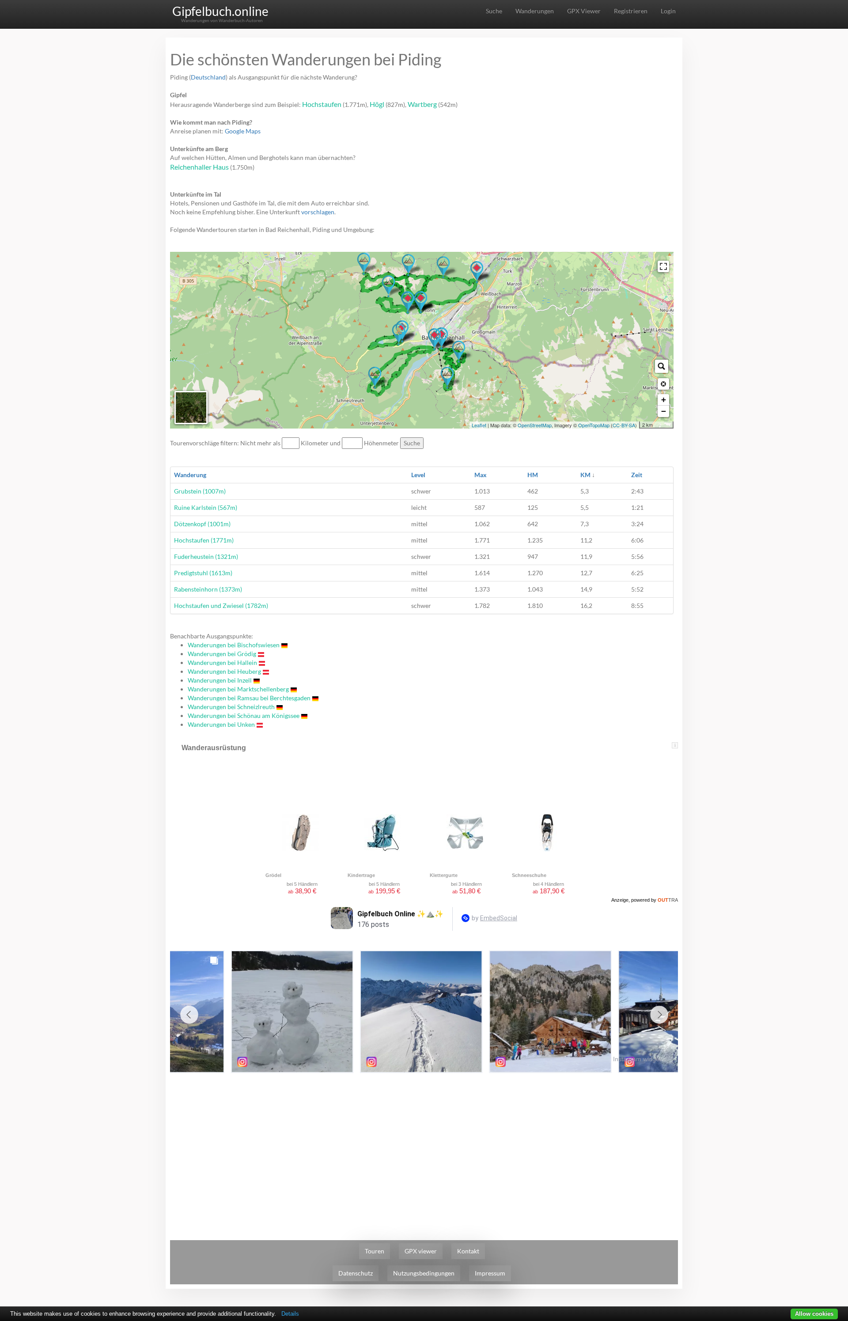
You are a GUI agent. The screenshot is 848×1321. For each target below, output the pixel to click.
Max (480, 474)
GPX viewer (421, 1251)
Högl (377, 104)
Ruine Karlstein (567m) (205, 507)
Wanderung (190, 474)
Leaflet (479, 425)
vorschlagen (317, 212)
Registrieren (630, 11)
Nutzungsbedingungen (423, 1273)
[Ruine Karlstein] (399, 334)
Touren (374, 1251)
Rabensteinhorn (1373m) (208, 589)
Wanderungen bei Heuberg (224, 671)
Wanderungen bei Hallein (222, 662)
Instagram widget (637, 1059)
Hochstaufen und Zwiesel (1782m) (221, 605)
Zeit (636, 474)
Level (418, 474)
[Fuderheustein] (443, 267)
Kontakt (468, 1251)
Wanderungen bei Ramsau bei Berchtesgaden (249, 698)
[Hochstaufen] (408, 265)
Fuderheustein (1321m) (206, 556)
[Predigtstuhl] (447, 378)
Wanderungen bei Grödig (222, 653)
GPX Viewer (584, 11)
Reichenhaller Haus (199, 167)
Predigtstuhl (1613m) (203, 573)
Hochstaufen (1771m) (204, 540)
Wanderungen (534, 11)
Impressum (490, 1273)
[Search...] (661, 366)
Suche (494, 11)
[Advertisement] (424, 1143)
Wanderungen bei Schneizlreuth (231, 706)
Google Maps (243, 131)
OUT (668, 900)
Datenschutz (355, 1273)
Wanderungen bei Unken (221, 724)
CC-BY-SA (624, 425)
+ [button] (663, 399)
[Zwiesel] (364, 264)
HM (532, 474)
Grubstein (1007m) (200, 491)
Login (668, 11)
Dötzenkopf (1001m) (202, 524)
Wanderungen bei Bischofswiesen (234, 645)
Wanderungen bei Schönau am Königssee (243, 715)
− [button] (663, 411)
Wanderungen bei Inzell (220, 680)
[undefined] (663, 266)
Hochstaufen (321, 104)
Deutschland (208, 77)
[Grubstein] (388, 286)
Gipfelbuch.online (220, 11)
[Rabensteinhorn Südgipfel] (375, 378)
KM (585, 474)
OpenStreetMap (535, 425)
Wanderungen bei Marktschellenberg (238, 689)
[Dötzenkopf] (459, 352)
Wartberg (422, 104)
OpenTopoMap (594, 425)
